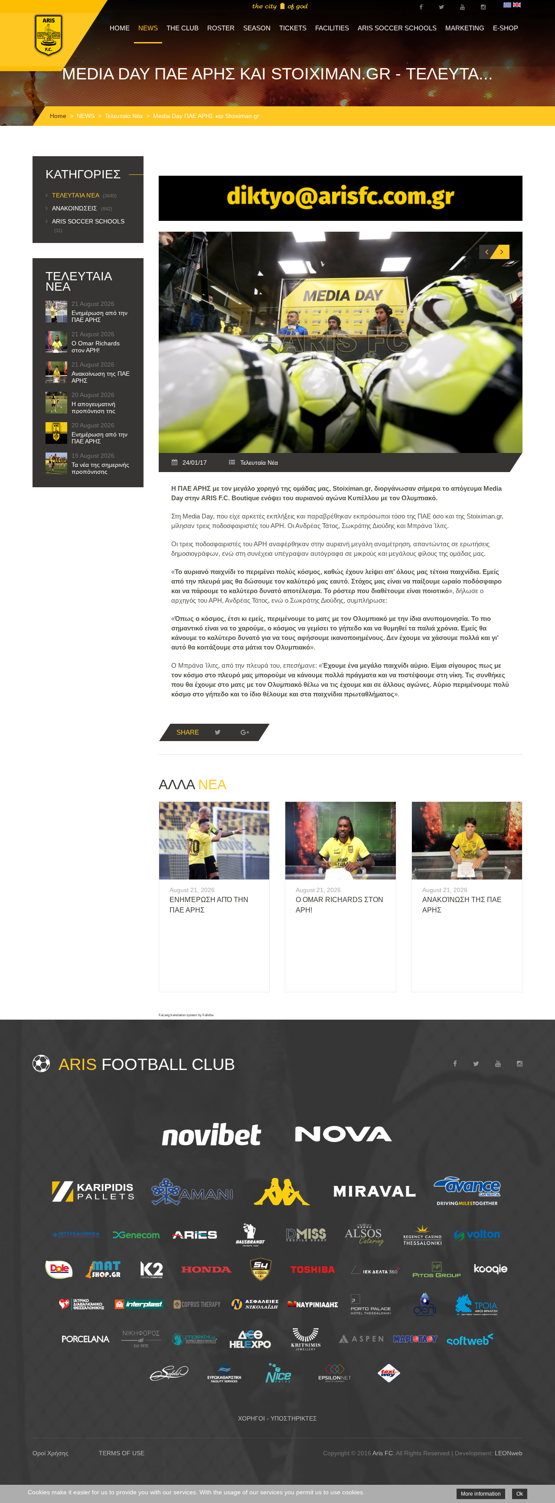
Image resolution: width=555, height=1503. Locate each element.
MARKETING (464, 28)
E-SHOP (505, 28)
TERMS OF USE (121, 1453)
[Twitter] (217, 732)
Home (58, 115)
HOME (120, 28)
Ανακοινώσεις (82, 208)
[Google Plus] (244, 732)
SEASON (257, 28)
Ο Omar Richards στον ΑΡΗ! (96, 347)
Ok (519, 1494)
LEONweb (508, 1453)
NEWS (148, 28)
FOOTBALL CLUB (147, 1064)
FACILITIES (332, 28)
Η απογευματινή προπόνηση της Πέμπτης (93, 410)
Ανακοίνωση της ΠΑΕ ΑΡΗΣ (101, 377)
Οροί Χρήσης (51, 1453)
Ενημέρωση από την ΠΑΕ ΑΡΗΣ (99, 316)
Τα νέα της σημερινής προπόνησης (100, 468)
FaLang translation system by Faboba (186, 1015)
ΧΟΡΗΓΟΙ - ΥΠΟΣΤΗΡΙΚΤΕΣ (277, 1418)
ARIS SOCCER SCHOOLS (397, 28)
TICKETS (293, 28)
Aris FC (382, 1453)
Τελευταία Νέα (124, 115)
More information (481, 1494)
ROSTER (221, 28)
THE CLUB (182, 28)
